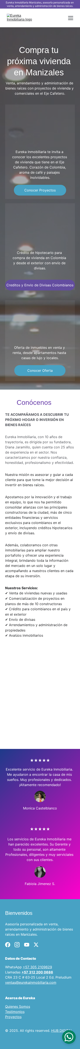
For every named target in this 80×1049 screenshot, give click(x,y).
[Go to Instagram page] (17, 944)
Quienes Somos (17, 1006)
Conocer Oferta (40, 370)
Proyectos (13, 1017)
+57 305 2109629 (37, 967)
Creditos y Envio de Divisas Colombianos (39, 285)
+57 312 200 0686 (37, 972)
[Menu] (70, 18)
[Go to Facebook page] (7, 944)
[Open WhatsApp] (69, 1037)
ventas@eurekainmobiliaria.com (30, 982)
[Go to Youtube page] (26, 944)
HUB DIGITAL (62, 1030)
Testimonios (15, 1012)
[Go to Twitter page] (36, 944)
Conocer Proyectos (40, 190)
